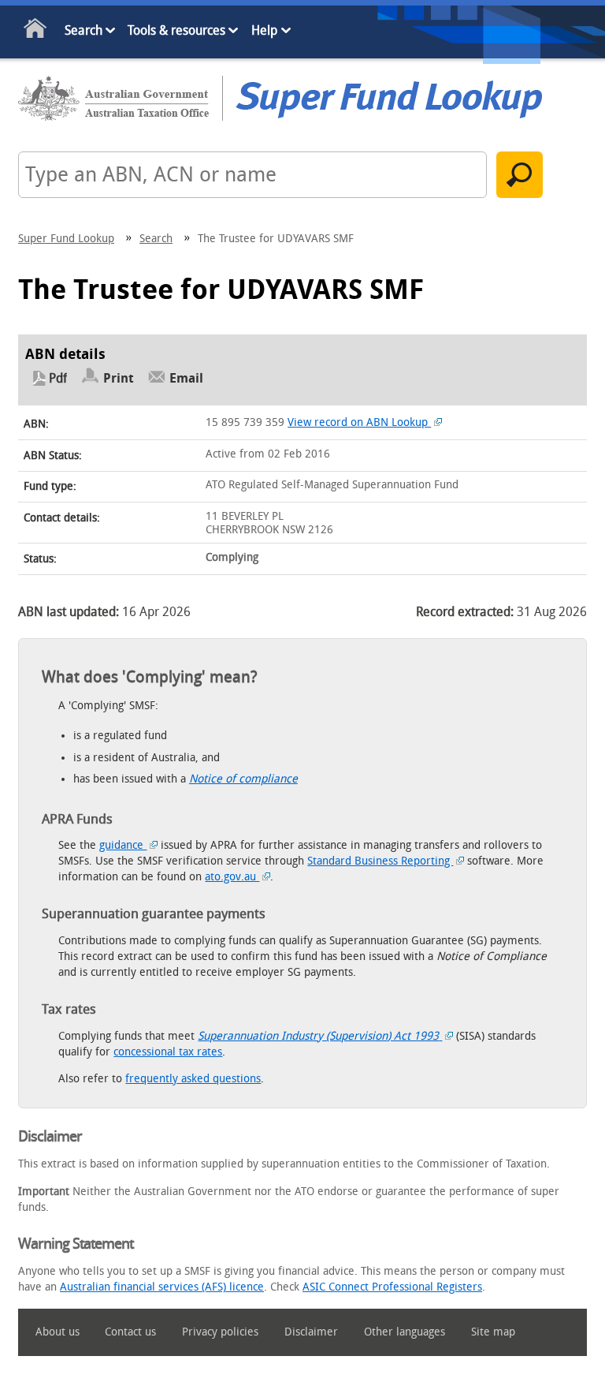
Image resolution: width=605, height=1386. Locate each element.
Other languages (404, 1332)
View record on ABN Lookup (359, 422)
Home (36, 32)
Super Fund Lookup (66, 238)
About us (57, 1332)
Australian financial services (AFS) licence (162, 1287)
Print (118, 378)
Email (186, 378)
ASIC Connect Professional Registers (392, 1287)
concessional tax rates (167, 1052)
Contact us (130, 1332)
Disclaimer (311, 1332)
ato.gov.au (232, 877)
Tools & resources (176, 30)
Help (264, 30)
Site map (493, 1332)
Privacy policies (220, 1332)
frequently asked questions (193, 1078)
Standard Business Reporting (380, 861)
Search (83, 30)
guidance (123, 845)
